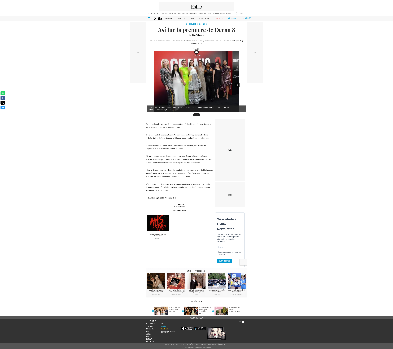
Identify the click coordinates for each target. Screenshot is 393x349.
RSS (162, 323)
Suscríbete (164, 326)
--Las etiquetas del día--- (197, 318)
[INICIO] (157, 18)
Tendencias (175, 207)
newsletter (164, 329)
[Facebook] (148, 13)
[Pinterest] (158, 13)
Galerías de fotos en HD (236, 295)
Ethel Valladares (198, 35)
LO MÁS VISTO (196, 301)
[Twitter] (151, 13)
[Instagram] (155, 13)
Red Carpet (183, 207)
